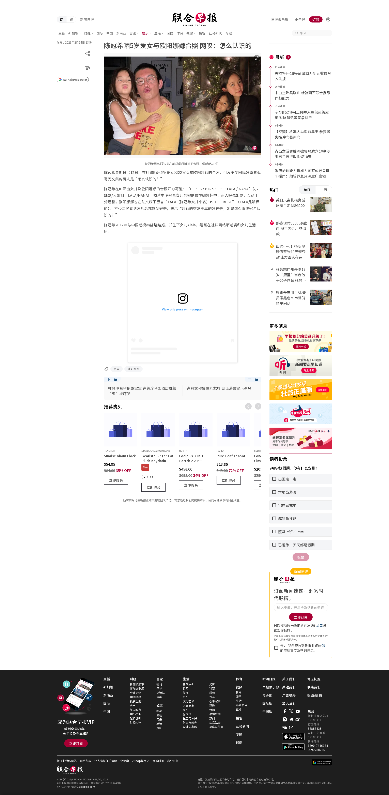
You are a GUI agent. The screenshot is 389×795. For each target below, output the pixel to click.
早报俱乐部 (279, 19)
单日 (307, 189)
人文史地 (188, 705)
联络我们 (314, 687)
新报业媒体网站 (67, 761)
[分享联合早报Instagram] (284, 719)
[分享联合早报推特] (291, 711)
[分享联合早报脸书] (284, 711)
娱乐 (145, 33)
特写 (185, 688)
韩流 (159, 724)
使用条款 (322, 636)
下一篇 (253, 379)
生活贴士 (215, 722)
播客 (202, 33)
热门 (212, 718)
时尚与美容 (190, 722)
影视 (159, 715)
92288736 (318, 750)
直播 (239, 709)
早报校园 (215, 714)
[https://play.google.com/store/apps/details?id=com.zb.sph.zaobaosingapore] (293, 746)
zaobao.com (87, 786)
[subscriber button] (328, 19)
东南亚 (121, 33)
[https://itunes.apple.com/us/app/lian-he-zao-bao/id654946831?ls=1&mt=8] (293, 736)
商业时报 (172, 761)
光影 (212, 684)
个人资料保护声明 (286, 639)
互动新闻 (215, 33)
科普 (212, 693)
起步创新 (135, 718)
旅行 (185, 697)
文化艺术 (188, 701)
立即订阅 (76, 743)
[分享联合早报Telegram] (291, 719)
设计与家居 (190, 727)
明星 (117, 369)
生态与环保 (190, 718)
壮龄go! (188, 684)
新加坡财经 (137, 688)
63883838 (315, 729)
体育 (179, 33)
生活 (157, 33)
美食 (185, 693)
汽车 (212, 697)
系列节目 (241, 705)
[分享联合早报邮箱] (291, 727)
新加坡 (73, 33)
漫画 (159, 697)
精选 (212, 705)
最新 (61, 33)
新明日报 (87, 19)
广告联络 (289, 695)
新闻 (239, 692)
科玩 (212, 688)
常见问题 (314, 678)
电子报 (300, 19)
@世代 (187, 714)
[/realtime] (288, 57)
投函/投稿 (314, 695)
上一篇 (112, 379)
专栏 (185, 710)
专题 (228, 33)
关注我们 (289, 687)
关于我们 (289, 678)
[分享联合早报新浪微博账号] (297, 719)
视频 (189, 33)
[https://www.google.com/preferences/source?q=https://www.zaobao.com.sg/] (322, 762)
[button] (328, 19)
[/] (194, 19)
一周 (323, 189)
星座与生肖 (216, 727)
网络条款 (85, 761)
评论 (159, 688)
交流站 (160, 693)
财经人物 (135, 722)
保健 (170, 33)
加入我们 (289, 703)
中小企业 (135, 714)
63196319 (315, 720)
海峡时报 (158, 761)
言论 (132, 33)
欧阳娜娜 (133, 369)
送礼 (159, 728)
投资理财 (135, 701)
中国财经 (135, 697)
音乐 (159, 719)
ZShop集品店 (140, 761)
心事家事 (215, 701)
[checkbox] (276, 647)
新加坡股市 (137, 684)
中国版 (267, 711)
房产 (133, 705)
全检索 (124, 761)
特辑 (212, 710)
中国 (109, 33)
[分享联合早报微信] (284, 727)
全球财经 (135, 693)
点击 (319, 625)
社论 (159, 684)
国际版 (267, 703)
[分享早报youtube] (297, 711)
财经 (87, 33)
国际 (99, 33)
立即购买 (116, 480)
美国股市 (135, 710)
